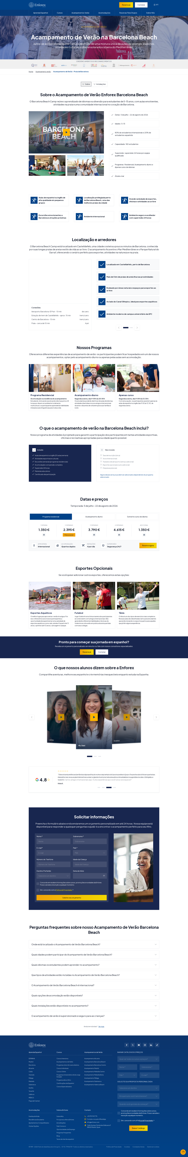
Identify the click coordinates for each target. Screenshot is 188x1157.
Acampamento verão (43, 72)
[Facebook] (126, 1045)
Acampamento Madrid (91, 1068)
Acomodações (104, 13)
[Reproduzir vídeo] (66, 132)
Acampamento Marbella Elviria (94, 1075)
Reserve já (126, 5)
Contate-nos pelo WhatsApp (96, 1119)
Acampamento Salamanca (92, 1081)
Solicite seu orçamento (71, 898)
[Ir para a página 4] (113, 787)
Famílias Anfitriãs (34, 1116)
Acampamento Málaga (91, 1078)
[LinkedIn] (151, 1045)
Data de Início (78, 871)
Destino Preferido (44, 871)
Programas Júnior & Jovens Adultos (68, 1065)
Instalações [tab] (101, 84)
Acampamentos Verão (80, 13)
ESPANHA (32, 1058)
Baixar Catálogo (138, 1128)
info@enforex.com (93, 1122)
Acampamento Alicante (92, 1058)
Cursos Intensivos (62, 1058)
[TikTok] (157, 1045)
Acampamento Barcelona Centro (95, 1065)
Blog (58, 1136)
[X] (133, 1045)
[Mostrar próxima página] (137, 327)
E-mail (39, 848)
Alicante (31, 1068)
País (74, 848)
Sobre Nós (150, 13)
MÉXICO (31, 1098)
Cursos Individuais (63, 1068)
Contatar (141, 5)
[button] (94, 944)
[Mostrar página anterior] (118, 327)
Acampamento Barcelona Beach (95, 1062)
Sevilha (31, 1088)
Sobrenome (78, 836)
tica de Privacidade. (146, 1120)
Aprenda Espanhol (40, 13)
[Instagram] (145, 1045)
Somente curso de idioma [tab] (137, 517)
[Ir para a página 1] (125, 327)
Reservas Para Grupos (128, 13)
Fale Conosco (61, 1126)
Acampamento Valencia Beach (94, 1084)
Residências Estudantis (36, 1119)
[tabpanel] (94, 136)
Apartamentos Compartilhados (39, 1123)
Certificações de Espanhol (65, 1083)
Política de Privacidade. (64, 890)
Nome (39, 836)
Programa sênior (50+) (64, 1080)
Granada (31, 1075)
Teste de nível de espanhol (65, 1139)
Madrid (31, 1062)
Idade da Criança (80, 859)
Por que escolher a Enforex (65, 1119)
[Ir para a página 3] (99, 756)
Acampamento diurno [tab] (94, 517)
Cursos (60, 13)
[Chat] (183, 1152)
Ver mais (101, 1026)
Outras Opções (34, 1126)
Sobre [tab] (87, 84)
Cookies (127, 1147)
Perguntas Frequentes (64, 1133)
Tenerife (31, 1091)
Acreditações (61, 1123)
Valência (31, 1094)
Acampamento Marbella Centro (94, 1071)
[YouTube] (139, 1045)
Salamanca (32, 1084)
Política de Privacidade (114, 1147)
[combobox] (156, 5)
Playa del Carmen (34, 1101)
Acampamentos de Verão (65, 1062)
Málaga (31, 1078)
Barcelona (32, 1065)
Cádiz (31, 1071)
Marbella (31, 1081)
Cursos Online (61, 1071)
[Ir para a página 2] (131, 327)
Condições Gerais (138, 1147)
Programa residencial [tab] (50, 517)
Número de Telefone (45, 859)
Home (31, 72)
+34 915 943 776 (92, 1116)
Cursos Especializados (64, 1086)
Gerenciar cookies (153, 1147)
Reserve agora (148, 545)
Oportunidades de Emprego (66, 1129)
